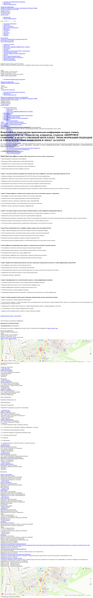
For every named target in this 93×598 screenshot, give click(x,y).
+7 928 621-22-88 (5, 488)
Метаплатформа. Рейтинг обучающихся (13, 57)
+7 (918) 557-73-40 (5, 388)
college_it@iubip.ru (5, 498)
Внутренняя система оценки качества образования (17, 554)
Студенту (5, 31)
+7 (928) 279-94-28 (5, 462)
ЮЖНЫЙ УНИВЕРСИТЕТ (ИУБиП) (10, 127)
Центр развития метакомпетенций (11, 56)
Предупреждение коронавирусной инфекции (44, 545)
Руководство (6, 45)
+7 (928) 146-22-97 (5, 380)
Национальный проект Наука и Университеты (17, 149)
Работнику (6, 35)
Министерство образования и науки (9, 545)
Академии (6, 49)
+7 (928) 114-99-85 (5, 520)
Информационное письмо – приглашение (11, 316)
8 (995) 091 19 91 (5, 13)
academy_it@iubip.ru (5, 411)
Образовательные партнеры (10, 52)
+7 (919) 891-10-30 (5, 368)
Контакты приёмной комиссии (18, 543)
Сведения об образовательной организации (14, 1)
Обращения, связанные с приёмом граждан (11, 558)
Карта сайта (87, 545)
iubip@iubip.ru (4, 457)
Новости (5, 54)
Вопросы (3, 554)
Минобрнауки (6, 3)
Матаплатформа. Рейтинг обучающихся (16, 123)
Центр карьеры (4, 38)
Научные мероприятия (35, 127)
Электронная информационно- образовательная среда (14, 39)
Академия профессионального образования (14, 53)
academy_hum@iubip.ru (6, 369)
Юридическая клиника (9, 58)
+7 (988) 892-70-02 (5, 410)
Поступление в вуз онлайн (7, 40)
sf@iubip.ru (3, 534)
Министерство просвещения (26, 545)
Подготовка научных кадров (13, 143)
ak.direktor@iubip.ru (5, 453)
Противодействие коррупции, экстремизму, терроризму (70, 545)
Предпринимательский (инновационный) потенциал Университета (23, 148)
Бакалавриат (9, 129)
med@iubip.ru (4, 508)
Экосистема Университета (9, 23)
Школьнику (6, 29)
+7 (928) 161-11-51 (5, 444)
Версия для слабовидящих (7, 6)
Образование (6, 25)
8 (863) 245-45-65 (5, 103)
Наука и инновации (8, 26)
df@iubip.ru (3, 521)
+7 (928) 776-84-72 (5, 533)
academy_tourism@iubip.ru (7, 419)
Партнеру (5, 34)
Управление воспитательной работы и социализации (16, 50)
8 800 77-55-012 (5, 10)
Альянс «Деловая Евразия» (13, 153)
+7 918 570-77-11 (5, 496)
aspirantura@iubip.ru (5, 445)
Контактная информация (9, 60)
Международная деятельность (10, 27)
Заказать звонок (4, 14)
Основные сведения (6, 543)
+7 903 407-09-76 (5, 481)
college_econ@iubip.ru (6, 482)
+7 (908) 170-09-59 (5, 507)
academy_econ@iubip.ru (6, 381)
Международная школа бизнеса (14, 124)
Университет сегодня (8, 44)
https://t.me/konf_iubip (52, 328)
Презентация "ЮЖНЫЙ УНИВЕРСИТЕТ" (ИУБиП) (16, 47)
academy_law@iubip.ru (6, 389)
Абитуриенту (6, 30)
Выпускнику (6, 32)
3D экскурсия (6, 48)
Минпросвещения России (9, 4)
